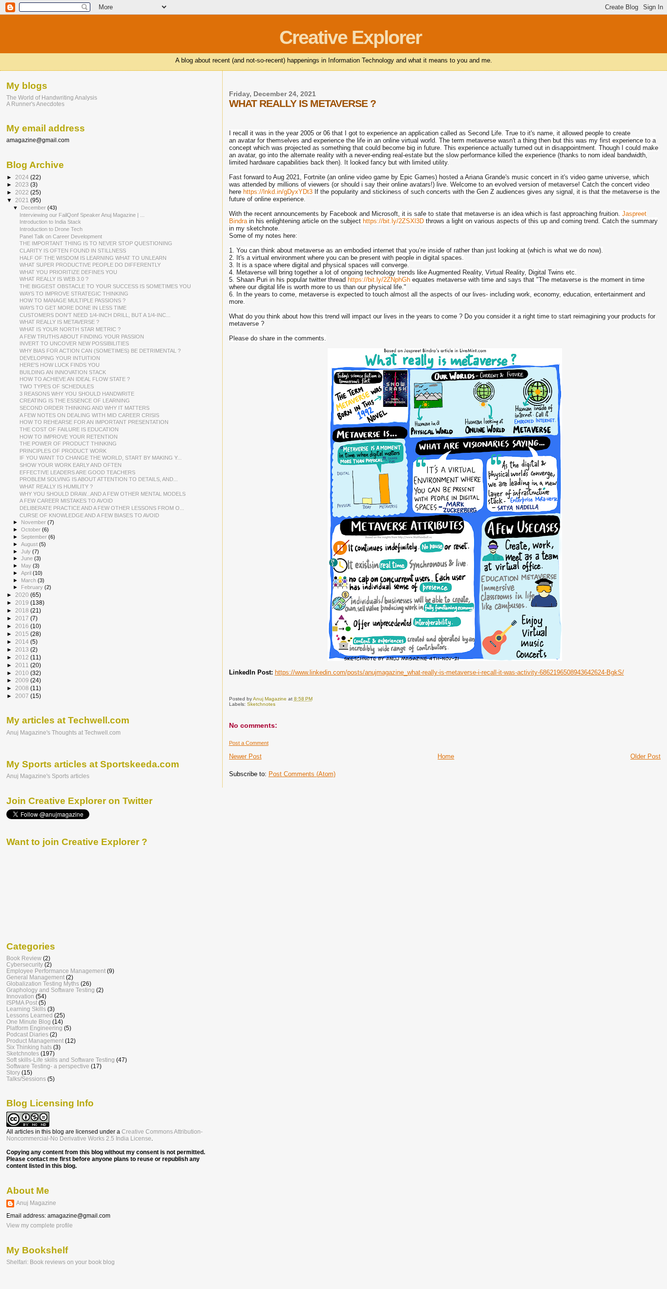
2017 (22, 618)
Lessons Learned (29, 1015)
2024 (22, 177)
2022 (22, 192)
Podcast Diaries (27, 1034)
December (34, 208)
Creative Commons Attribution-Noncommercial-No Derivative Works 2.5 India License (104, 1135)
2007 (22, 696)
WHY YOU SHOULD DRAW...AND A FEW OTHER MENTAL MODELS (103, 494)
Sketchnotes (261, 704)
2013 (22, 649)
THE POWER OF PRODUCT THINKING (68, 443)
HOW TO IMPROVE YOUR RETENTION (69, 437)
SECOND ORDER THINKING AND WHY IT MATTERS (84, 408)
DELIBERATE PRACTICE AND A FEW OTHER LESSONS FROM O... (102, 508)
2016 (22, 626)
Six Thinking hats (29, 1047)
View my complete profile (39, 1225)
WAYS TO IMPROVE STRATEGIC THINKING (74, 293)
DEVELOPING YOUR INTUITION (60, 358)
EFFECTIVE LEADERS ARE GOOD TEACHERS (77, 472)
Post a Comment (249, 743)
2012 (22, 657)
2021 (22, 200)
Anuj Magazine (36, 1203)
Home (446, 756)
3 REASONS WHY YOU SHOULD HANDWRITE (77, 394)
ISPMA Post (21, 1002)
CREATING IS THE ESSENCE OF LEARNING (75, 400)
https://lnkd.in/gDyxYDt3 (278, 191)
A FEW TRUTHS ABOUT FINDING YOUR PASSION (82, 336)
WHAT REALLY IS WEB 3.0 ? (54, 279)
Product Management (34, 1040)
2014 (22, 641)
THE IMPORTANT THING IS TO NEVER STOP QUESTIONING (96, 243)
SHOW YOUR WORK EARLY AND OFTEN (71, 465)
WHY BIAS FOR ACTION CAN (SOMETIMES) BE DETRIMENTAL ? (100, 351)
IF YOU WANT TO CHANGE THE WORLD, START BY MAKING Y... (101, 458)
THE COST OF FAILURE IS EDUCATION (69, 429)
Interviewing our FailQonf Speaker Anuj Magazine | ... (82, 215)
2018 (22, 610)
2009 (22, 680)
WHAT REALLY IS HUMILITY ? (56, 486)
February (32, 587)
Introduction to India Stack (50, 222)
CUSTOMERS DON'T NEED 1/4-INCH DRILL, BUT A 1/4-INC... (95, 315)
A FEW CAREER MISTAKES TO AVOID (66, 501)
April (27, 573)
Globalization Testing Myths (42, 983)
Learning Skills (26, 1009)
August (30, 544)
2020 (22, 595)
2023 (22, 184)
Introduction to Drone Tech (51, 229)
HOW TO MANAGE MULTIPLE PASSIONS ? (72, 300)
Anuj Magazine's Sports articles (47, 776)
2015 (22, 634)
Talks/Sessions (26, 1079)
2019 (22, 602)
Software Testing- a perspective (47, 1066)
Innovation (20, 996)
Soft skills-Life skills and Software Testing (60, 1060)
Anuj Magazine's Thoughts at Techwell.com (63, 732)
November (34, 522)
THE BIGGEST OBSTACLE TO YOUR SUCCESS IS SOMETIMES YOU (105, 286)
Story (13, 1072)
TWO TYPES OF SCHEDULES (57, 386)
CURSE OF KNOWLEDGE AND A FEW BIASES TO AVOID (89, 515)
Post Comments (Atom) (302, 774)
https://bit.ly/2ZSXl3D (393, 221)
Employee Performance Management (55, 971)
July (26, 551)
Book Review (24, 958)
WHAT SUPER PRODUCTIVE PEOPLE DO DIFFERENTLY (90, 265)
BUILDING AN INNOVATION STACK (63, 372)
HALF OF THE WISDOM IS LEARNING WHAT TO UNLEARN (93, 258)
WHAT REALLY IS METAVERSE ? (59, 322)
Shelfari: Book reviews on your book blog (60, 1262)
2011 (22, 665)
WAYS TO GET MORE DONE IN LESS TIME (73, 308)
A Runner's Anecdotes (35, 104)
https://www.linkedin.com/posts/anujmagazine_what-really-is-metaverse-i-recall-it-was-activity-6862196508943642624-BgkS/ (449, 672)
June (27, 558)
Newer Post (245, 756)
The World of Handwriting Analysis (51, 97)
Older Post (645, 756)
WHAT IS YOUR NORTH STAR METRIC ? (70, 329)
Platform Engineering (34, 1028)
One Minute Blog (28, 1021)
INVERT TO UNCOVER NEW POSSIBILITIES (74, 343)
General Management (35, 977)
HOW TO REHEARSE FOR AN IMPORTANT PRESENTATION (94, 422)
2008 (22, 688)
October (31, 529)
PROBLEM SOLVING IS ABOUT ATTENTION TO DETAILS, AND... (99, 479)
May (27, 566)
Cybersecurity (24, 964)
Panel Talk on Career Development (61, 236)
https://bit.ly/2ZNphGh (379, 279)
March (29, 580)
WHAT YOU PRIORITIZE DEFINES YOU (68, 272)
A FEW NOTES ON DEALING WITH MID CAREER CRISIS (89, 415)
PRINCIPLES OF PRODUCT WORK (63, 451)
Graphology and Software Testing (50, 990)
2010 (22, 673)
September (34, 537)
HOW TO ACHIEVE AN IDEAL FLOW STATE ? (75, 379)
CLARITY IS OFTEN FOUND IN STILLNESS (73, 251)
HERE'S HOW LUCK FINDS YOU (60, 365)
